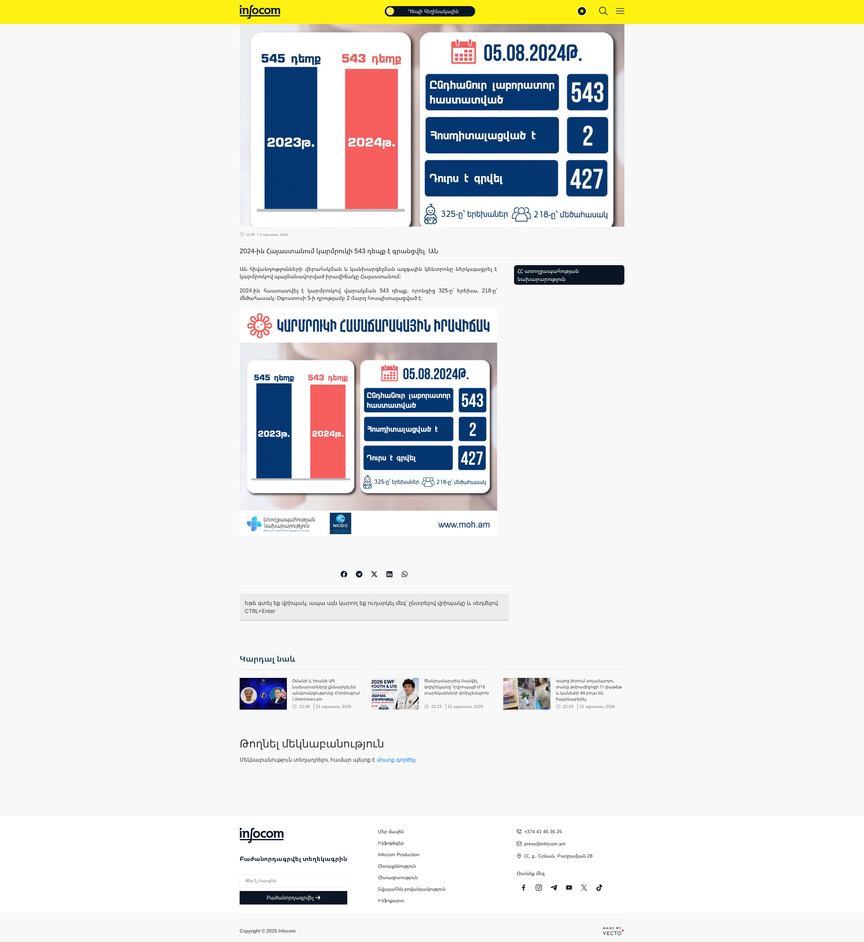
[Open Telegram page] (554, 887)
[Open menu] (620, 11)
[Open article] (263, 694)
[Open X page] (584, 887)
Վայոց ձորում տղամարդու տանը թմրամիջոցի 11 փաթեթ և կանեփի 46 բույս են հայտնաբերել (589, 690)
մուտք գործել (396, 759)
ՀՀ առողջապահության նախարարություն (548, 275)
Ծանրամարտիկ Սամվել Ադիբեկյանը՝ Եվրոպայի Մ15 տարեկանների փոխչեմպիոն (456, 686)
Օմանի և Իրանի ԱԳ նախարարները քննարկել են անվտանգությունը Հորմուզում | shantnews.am (326, 690)
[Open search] (603, 11)
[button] (344, 574)
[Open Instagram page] (538, 887)
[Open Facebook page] (523, 887)
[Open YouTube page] (569, 887)
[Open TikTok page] (599, 887)
